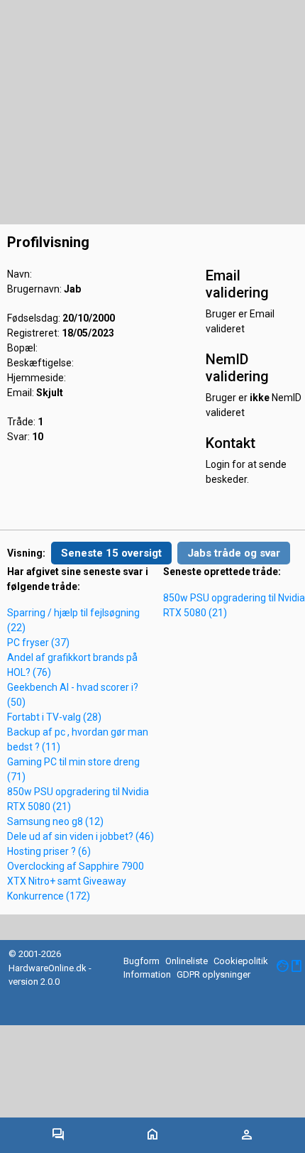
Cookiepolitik (241, 961)
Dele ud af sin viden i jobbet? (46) (80, 836)
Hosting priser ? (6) (49, 851)
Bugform (141, 961)
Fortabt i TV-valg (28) (54, 717)
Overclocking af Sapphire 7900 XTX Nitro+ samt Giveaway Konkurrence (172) (75, 881)
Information (147, 974)
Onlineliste (186, 961)
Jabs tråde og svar (233, 553)
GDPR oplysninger (213, 974)
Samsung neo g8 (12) (55, 821)
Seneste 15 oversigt (111, 553)
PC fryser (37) (38, 642)
